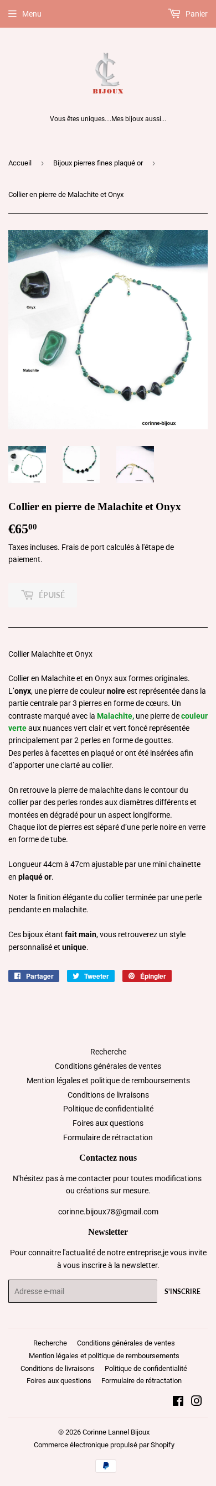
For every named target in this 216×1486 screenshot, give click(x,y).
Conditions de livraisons (108, 1094)
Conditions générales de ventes (108, 1066)
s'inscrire (182, 1291)
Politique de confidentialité (108, 1108)
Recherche (108, 1051)
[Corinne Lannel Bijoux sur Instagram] (196, 1402)
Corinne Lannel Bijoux (116, 1432)
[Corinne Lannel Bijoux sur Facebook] (178, 1402)
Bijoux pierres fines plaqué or (98, 163)
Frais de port (83, 547)
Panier (196, 13)
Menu (32, 13)
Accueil (20, 163)
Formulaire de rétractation (108, 1137)
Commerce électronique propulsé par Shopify (104, 1445)
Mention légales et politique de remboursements (108, 1080)
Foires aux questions (108, 1123)
